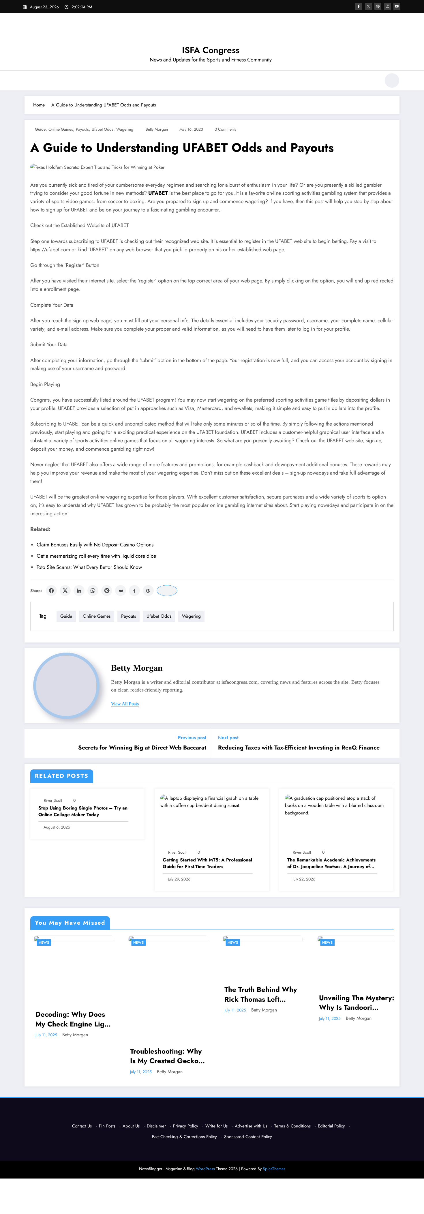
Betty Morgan (157, 129)
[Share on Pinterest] (106, 590)
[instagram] (387, 6)
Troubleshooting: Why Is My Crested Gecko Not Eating (92, 1056)
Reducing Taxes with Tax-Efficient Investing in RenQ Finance (299, 748)
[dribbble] (377, 6)
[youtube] (396, 6)
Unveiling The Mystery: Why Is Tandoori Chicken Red (282, 1002)
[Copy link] (167, 590)
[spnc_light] (392, 80)
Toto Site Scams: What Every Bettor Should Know (89, 567)
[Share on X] (65, 590)
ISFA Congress (210, 50)
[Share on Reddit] (120, 590)
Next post (228, 737)
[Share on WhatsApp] (92, 590)
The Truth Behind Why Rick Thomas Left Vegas (187, 994)
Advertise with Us (251, 1126)
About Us (131, 1126)
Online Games (60, 129)
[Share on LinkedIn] (79, 590)
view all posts (125, 703)
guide (40, 129)
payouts (82, 129)
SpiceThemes (274, 1169)
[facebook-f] (358, 6)
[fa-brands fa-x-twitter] (368, 6)
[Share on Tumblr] (134, 590)
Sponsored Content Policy (248, 1137)
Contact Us (82, 1126)
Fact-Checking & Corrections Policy (184, 1137)
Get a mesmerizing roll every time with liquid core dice (96, 556)
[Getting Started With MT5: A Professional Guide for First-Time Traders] (211, 801)
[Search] (373, 81)
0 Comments (225, 129)
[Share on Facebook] (51, 590)
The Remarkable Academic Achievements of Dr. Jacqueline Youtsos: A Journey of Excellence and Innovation (331, 863)
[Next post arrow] (391, 743)
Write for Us (216, 1126)
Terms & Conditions (292, 1126)
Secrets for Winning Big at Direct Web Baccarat (142, 748)
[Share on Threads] (148, 590)
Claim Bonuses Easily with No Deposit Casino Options (95, 544)
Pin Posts (107, 1126)
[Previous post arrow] (32, 743)
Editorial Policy (331, 1126)
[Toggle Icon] (29, 81)
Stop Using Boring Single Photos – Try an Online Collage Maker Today (82, 811)
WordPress (205, 1169)
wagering (124, 129)
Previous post (192, 737)
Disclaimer (156, 1126)
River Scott (53, 800)
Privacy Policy (185, 1126)
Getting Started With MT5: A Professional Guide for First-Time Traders (207, 863)
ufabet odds (102, 129)
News (64, 942)
